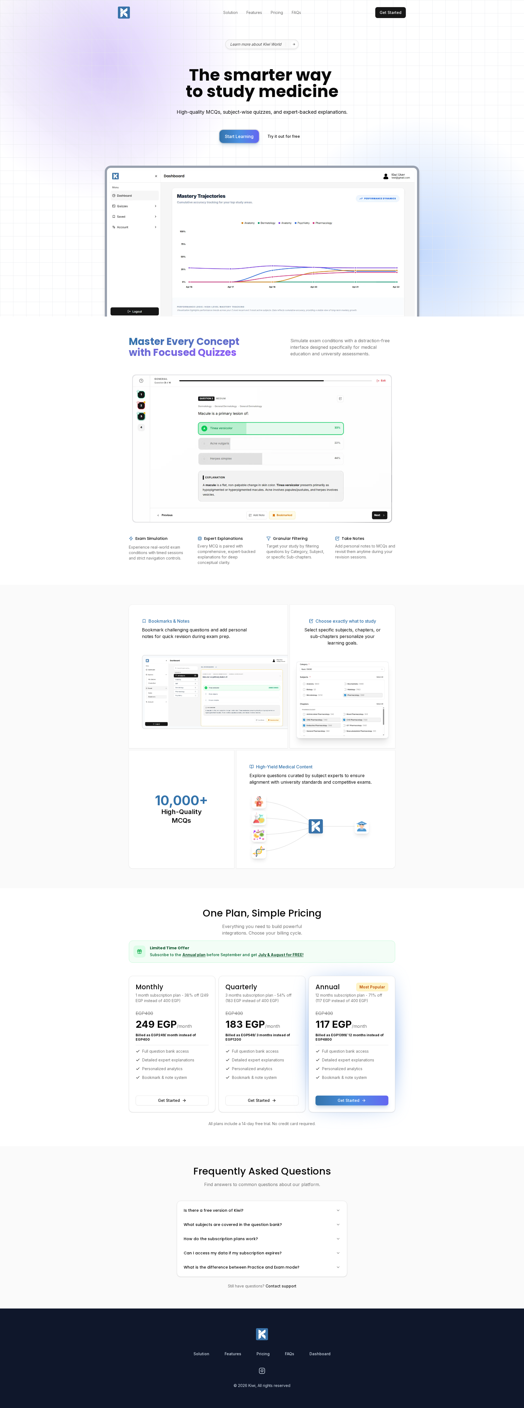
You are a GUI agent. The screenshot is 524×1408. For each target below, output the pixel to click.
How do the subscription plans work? (221, 1239)
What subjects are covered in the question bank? (233, 1224)
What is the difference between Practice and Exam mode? (241, 1267)
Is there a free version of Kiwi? (213, 1210)
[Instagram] (262, 1371)
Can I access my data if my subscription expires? (233, 1253)
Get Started (169, 1100)
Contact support (281, 1286)
